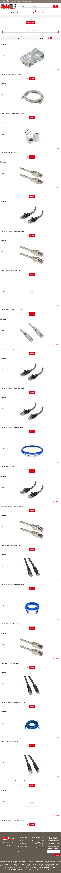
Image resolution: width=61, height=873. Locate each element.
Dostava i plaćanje (22, 849)
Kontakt (14, 1)
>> (33, 41)
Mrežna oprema (9, 16)
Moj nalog (15, 12)
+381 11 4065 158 (38, 845)
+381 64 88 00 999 (38, 844)
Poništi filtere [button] (30, 22)
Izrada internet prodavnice (40, 869)
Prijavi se (56, 855)
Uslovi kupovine (23, 840)
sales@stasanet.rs (38, 847)
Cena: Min (43, 38)
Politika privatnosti (26, 1)
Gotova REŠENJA (6, 1)
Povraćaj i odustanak (23, 846)
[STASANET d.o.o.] (8, 6)
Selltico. (50, 869)
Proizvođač (6, 26)
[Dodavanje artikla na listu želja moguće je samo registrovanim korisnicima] (27, 78)
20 (18, 38)
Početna (3, 16)
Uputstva (19, 1)
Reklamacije (23, 843)
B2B (59, 1)
